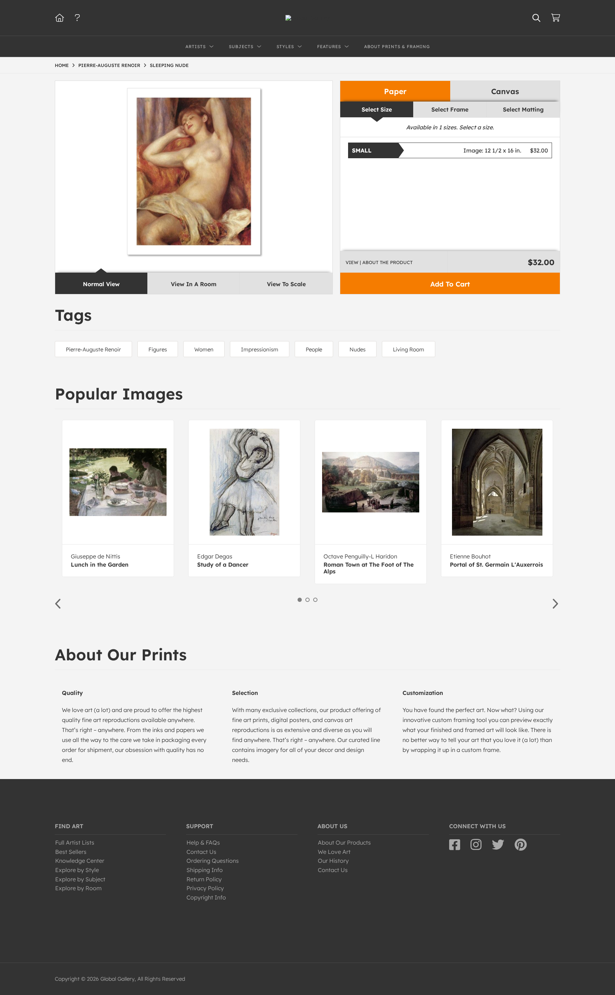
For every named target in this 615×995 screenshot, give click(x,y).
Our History (333, 860)
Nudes (357, 349)
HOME (62, 65)
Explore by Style (77, 869)
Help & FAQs (203, 842)
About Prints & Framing (397, 46)
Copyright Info (206, 897)
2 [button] (307, 600)
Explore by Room (78, 888)
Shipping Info (204, 869)
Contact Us (201, 851)
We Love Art (334, 851)
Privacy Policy (205, 888)
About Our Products (344, 842)
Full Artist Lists (74, 842)
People (314, 349)
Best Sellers (70, 851)
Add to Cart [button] (450, 284)
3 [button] (315, 600)
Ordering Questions (212, 860)
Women (204, 349)
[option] (118, 498)
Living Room (408, 349)
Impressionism (259, 349)
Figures (157, 349)
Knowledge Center (79, 860)
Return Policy (204, 879)
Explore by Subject (80, 879)
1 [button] (300, 600)
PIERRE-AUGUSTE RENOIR (109, 65)
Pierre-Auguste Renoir (93, 349)
